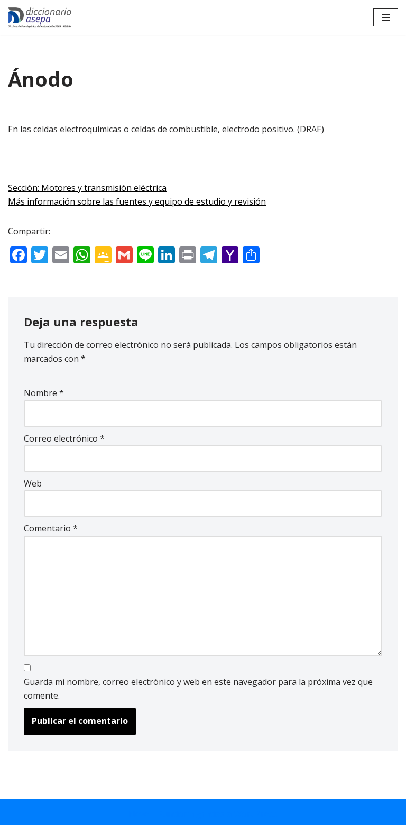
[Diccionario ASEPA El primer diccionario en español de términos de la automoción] (39, 17)
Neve (138, 814)
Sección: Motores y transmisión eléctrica (87, 188)
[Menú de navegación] (385, 17)
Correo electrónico (64, 438)
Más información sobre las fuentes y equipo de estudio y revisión (137, 201)
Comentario (51, 528)
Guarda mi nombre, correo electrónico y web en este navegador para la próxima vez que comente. (198, 688)
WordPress (256, 814)
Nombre (44, 393)
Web (33, 483)
